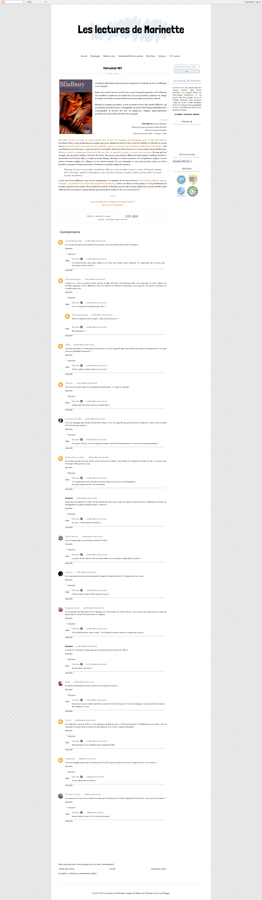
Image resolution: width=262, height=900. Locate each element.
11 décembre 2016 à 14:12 (84, 345)
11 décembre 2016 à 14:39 (87, 383)
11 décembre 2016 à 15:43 (96, 365)
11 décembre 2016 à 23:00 (101, 315)
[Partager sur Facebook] (134, 216)
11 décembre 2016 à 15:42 (96, 303)
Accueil (84, 56)
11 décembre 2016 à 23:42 (93, 608)
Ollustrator (149, 893)
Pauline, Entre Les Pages (74, 457)
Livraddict (178, 114)
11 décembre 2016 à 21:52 (86, 572)
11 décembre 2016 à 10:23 (95, 241)
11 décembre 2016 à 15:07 (95, 419)
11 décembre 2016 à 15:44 (96, 401)
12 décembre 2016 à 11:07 (96, 478)
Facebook (188, 114)
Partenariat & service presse (130, 56)
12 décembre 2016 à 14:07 (96, 664)
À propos (162, 56)
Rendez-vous (109, 56)
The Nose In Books (73, 794)
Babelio (196, 114)
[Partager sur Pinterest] (137, 216)
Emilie (67, 681)
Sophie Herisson (71, 536)
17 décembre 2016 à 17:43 (83, 682)
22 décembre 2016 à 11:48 (96, 741)
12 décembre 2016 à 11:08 (96, 554)
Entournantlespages (73, 279)
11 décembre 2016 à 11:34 (94, 279)
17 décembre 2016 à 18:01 (96, 700)
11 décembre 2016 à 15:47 (96, 439)
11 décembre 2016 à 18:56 (98, 457)
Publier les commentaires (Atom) (83, 873)
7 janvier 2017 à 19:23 (94, 812)
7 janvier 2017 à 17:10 (92, 794)
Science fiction (121, 219)
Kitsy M (68, 720)
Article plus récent (66, 869)
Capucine (68, 572)
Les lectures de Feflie (73, 418)
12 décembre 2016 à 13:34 (86, 646)
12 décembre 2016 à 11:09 (96, 628)
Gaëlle (67, 344)
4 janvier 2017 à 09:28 (95, 777)
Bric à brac (150, 56)
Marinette (75, 258)
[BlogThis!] (129, 216)
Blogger (166, 893)
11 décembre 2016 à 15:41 (96, 259)
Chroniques (95, 56)
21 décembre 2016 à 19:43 (85, 720)
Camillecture (70, 758)
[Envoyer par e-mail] (126, 216)
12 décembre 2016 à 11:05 (96, 327)
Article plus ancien (158, 869)
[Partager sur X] (131, 216)
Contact (176, 56)
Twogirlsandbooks (72, 607)
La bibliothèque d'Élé (73, 240)
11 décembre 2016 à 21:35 (92, 536)
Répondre (69, 248)
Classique (110, 219)
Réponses (71, 254)
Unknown (69, 383)
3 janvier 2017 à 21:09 (87, 759)
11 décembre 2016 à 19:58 (86, 498)
